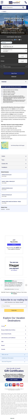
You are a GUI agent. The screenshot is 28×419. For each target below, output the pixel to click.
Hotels (14, 156)
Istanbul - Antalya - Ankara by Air (8, 181)
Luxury (3, 326)
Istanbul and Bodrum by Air (7, 188)
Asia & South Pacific (6, 333)
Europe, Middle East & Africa (8, 330)
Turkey (4, 11)
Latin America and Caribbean (8, 337)
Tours (14, 160)
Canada (3, 349)
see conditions (14, 270)
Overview (14, 81)
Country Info (14, 163)
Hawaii (3, 345)
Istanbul (2, 56)
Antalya (2, 61)
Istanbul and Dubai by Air (7, 194)
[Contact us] (26, 2)
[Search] (23, 7)
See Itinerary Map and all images (17, 145)
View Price (14, 73)
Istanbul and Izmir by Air (6, 174)
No (21, 39)
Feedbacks (14, 167)
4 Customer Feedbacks (14, 23)
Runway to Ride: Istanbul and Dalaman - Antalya (11, 201)
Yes (17, 39)
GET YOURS (14, 379)
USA (2, 341)
